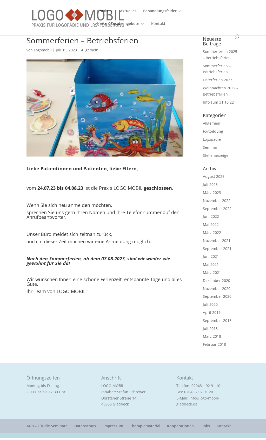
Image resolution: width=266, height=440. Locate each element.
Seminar (210, 147)
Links (205, 425)
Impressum (113, 425)
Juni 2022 (211, 216)
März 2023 (212, 192)
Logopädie (212, 139)
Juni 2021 (211, 256)
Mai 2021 (211, 264)
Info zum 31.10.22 (218, 102)
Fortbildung (213, 131)
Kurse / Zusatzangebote (118, 24)
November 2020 (216, 288)
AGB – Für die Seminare (47, 425)
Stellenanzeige (215, 155)
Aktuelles (128, 11)
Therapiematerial (145, 425)
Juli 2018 (210, 328)
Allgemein (89, 50)
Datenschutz (85, 425)
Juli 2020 (210, 304)
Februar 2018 (214, 344)
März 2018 (212, 336)
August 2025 (213, 176)
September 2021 (217, 248)
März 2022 (212, 232)
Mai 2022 (211, 224)
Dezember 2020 (216, 280)
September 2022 (217, 208)
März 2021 (212, 272)
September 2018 (217, 320)
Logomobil (43, 50)
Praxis (102, 11)
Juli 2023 (210, 184)
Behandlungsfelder (160, 11)
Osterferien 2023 (217, 79)
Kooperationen (180, 425)
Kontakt (158, 24)
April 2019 (212, 312)
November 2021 (216, 240)
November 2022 (216, 200)
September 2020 (217, 296)
